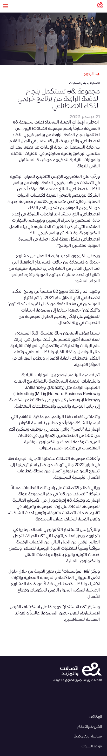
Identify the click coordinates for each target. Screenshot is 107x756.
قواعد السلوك (92, 746)
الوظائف (95, 717)
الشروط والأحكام (89, 727)
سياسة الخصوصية (88, 736)
